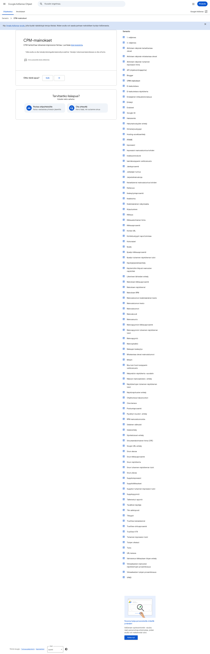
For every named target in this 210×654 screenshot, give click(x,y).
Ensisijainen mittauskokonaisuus (139, 97)
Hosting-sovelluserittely (136, 134)
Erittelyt (130, 102)
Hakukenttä (131, 118)
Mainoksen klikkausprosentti (138, 282)
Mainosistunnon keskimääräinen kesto (142, 298)
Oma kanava (132, 403)
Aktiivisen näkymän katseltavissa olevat (140, 49)
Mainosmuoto (132, 319)
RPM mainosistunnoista (136, 419)
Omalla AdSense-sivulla (15, 26)
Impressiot (131, 145)
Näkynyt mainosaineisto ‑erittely (139, 379)
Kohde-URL (131, 231)
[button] (4, 4)
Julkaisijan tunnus (134, 172)
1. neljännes (131, 37)
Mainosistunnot (133, 309)
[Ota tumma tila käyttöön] (66, 649)
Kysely (129, 247)
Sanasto (126, 31)
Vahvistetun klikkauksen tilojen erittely (142, 558)
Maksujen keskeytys (134, 349)
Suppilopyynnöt (133, 494)
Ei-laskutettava (133, 86)
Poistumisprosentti (134, 408)
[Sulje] (205, 24)
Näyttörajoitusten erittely (136, 392)
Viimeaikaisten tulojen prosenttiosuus (141, 572)
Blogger (130, 75)
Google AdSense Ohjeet (20, 4)
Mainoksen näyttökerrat (136, 287)
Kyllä (47, 78)
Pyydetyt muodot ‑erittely (137, 414)
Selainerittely (132, 430)
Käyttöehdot (40, 649)
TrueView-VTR (132, 532)
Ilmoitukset (20, 12)
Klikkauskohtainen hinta (136, 220)
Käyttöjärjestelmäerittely (136, 263)
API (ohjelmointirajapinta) (137, 70)
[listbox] (55, 649)
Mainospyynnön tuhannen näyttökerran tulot (142, 331)
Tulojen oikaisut (133, 542)
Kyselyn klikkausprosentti (136, 252)
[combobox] (85, 4)
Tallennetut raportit (135, 500)
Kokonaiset (131, 241)
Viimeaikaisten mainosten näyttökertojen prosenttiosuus (139, 565)
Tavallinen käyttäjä (134, 505)
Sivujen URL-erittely (134, 446)
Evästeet (130, 108)
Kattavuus (131, 188)
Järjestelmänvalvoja (134, 177)
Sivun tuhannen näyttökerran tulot (140, 467)
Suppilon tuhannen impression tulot (141, 489)
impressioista (77, 45)
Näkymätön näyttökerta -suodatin (140, 373)
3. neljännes (131, 43)
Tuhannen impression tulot (137, 537)
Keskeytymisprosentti (135, 193)
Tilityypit (130, 516)
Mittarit (129, 360)
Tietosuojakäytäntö (28, 649)
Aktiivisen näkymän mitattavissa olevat (142, 56)
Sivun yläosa (132, 473)
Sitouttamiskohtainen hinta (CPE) (140, 441)
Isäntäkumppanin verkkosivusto (139, 161)
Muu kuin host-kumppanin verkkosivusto (137, 366)
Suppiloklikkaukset (134, 483)
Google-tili (131, 113)
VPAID (129, 577)
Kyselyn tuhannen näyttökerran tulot (141, 258)
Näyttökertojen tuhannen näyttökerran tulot (142, 385)
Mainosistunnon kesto (135, 303)
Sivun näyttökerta (134, 462)
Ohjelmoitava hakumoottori (137, 398)
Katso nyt (131, 637)
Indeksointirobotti (134, 156)
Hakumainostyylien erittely (137, 124)
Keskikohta (131, 199)
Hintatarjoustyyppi (134, 129)
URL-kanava (131, 553)
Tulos (129, 548)
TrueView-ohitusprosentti (137, 526)
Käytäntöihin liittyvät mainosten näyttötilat (139, 269)
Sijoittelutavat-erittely (135, 435)
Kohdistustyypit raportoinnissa (139, 236)
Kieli (51, 646)
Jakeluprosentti (133, 166)
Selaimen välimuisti (134, 425)
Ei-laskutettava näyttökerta (137, 91)
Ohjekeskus (8, 12)
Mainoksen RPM (133, 293)
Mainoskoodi (132, 314)
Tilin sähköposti (133, 510)
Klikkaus (130, 215)
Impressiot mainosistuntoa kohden (140, 150)
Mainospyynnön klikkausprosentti (140, 325)
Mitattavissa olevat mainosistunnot (140, 354)
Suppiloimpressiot (134, 478)
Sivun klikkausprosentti (136, 457)
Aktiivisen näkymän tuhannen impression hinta (138, 63)
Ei (59, 78)
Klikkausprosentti (133, 225)
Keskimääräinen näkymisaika (138, 204)
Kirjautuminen (132, 209)
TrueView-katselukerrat (136, 521)
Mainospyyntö (132, 338)
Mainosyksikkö (132, 344)
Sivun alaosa (132, 451)
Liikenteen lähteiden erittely (138, 277)
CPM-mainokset (133, 81)
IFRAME (129, 140)
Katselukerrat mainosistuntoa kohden (142, 183)
